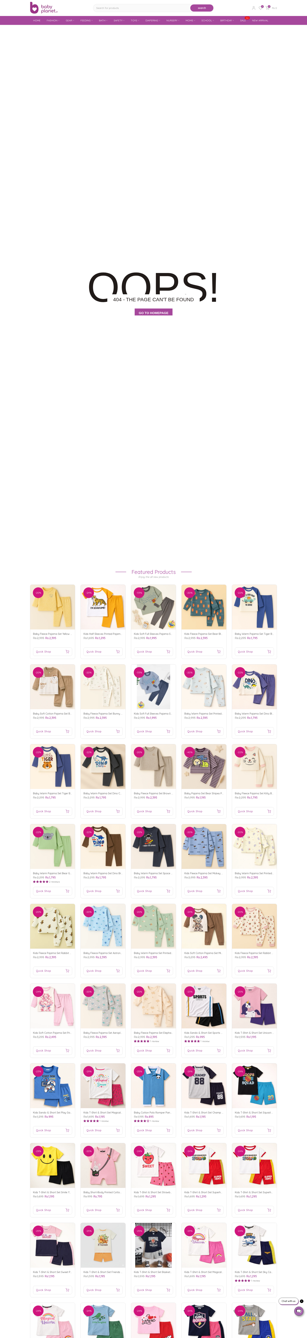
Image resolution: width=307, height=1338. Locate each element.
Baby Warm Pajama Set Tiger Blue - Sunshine (261, 634)
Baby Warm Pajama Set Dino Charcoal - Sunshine (113, 793)
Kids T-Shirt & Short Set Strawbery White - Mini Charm (165, 1192)
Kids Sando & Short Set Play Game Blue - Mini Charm (64, 1112)
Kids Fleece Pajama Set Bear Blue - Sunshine (210, 634)
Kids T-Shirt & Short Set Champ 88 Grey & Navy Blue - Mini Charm (222, 1112)
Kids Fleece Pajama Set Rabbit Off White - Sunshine (63, 953)
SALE (244, 20)
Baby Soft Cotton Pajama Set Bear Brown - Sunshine (64, 713)
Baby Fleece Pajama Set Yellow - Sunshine (57, 634)
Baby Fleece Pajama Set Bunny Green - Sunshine (112, 713)
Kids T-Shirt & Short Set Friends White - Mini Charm (113, 1272)
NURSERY (171, 20)
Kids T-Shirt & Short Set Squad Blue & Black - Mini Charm (268, 1112)
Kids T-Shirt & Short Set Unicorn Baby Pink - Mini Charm (267, 1032)
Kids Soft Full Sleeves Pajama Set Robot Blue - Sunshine (166, 713)
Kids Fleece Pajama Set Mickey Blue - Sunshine (211, 873)
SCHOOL (206, 20)
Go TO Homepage (153, 313)
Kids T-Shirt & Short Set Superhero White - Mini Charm (215, 1192)
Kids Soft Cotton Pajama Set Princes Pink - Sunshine (63, 1032)
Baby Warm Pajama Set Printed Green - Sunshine (162, 953)
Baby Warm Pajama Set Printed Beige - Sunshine (263, 873)
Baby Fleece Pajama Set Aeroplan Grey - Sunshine (113, 1032)
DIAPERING (152, 20)
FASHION (52, 20)
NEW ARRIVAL (260, 20)
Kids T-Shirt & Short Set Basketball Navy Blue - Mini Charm (168, 1272)
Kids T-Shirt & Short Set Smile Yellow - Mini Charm (62, 1192)
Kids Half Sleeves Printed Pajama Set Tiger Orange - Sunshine (119, 634)
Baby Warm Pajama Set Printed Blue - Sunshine (212, 713)
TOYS (134, 20)
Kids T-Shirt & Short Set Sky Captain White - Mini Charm (267, 1272)
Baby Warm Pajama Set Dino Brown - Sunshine (111, 873)
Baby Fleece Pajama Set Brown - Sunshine (158, 793)
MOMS (189, 20)
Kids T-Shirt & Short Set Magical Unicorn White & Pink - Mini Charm (223, 1272)
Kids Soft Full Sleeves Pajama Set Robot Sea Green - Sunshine (170, 634)
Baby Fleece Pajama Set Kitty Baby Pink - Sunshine (265, 793)
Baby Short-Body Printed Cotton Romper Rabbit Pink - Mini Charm (122, 1192)
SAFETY (118, 20)
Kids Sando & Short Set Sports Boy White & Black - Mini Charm (221, 1032)
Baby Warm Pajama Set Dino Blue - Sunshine (261, 713)
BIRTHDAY (226, 20)
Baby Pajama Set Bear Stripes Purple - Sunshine (212, 793)
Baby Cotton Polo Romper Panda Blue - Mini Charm (164, 1112)
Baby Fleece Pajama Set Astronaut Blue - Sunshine (113, 953)
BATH (102, 20)
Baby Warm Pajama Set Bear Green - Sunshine (60, 873)
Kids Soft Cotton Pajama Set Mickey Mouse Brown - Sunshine (220, 953)
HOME (37, 20)
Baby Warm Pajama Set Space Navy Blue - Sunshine (164, 873)
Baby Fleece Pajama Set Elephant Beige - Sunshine (163, 1032)
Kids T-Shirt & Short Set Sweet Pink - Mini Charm (61, 1272)
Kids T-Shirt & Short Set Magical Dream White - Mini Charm (118, 1112)
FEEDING (85, 20)
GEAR (69, 20)
